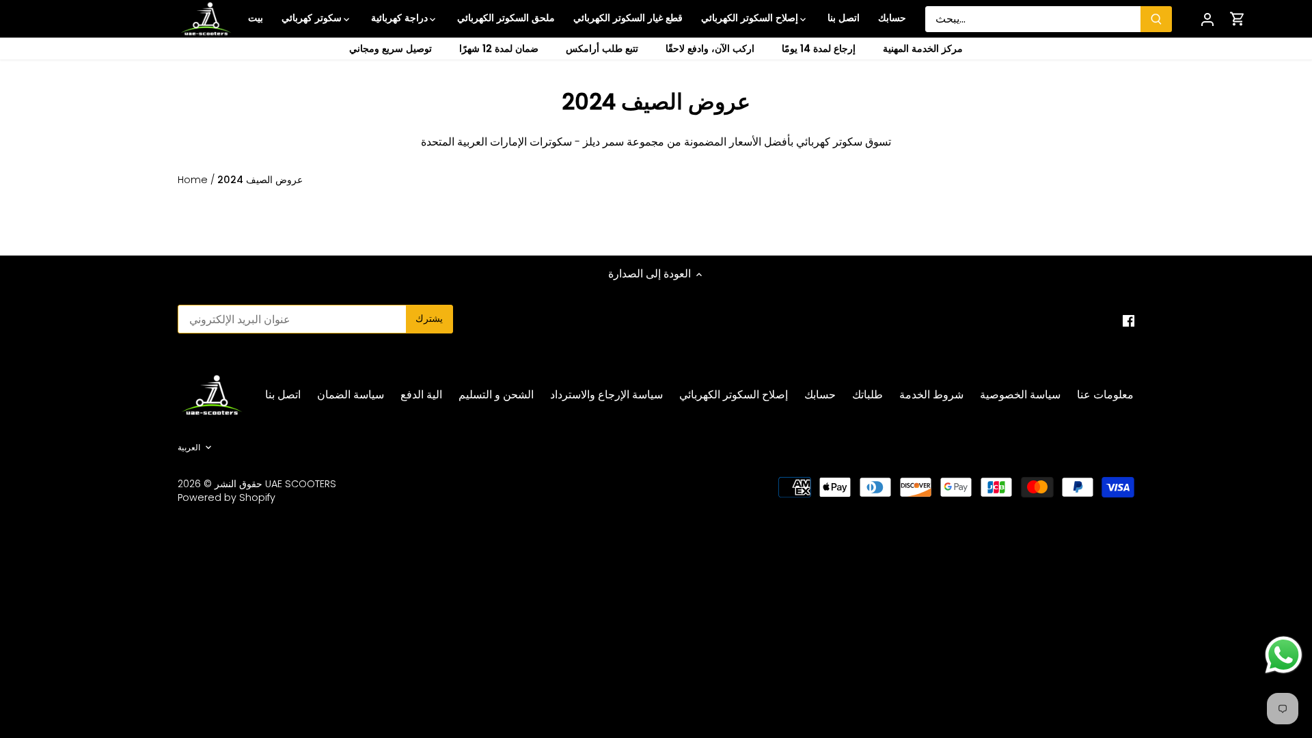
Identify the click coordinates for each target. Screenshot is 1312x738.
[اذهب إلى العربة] (1237, 19)
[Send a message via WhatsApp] (1283, 654)
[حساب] (1207, 19)
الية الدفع (421, 394)
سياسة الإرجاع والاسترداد (606, 394)
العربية (189, 447)
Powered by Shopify (226, 497)
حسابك (820, 394)
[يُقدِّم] (1156, 19)
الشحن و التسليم (496, 394)
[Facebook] (1128, 320)
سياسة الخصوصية (1020, 394)
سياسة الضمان (350, 394)
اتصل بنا (283, 394)
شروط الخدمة (931, 394)
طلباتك (867, 394)
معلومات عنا (1105, 394)
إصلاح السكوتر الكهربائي (733, 394)
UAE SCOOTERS (300, 484)
